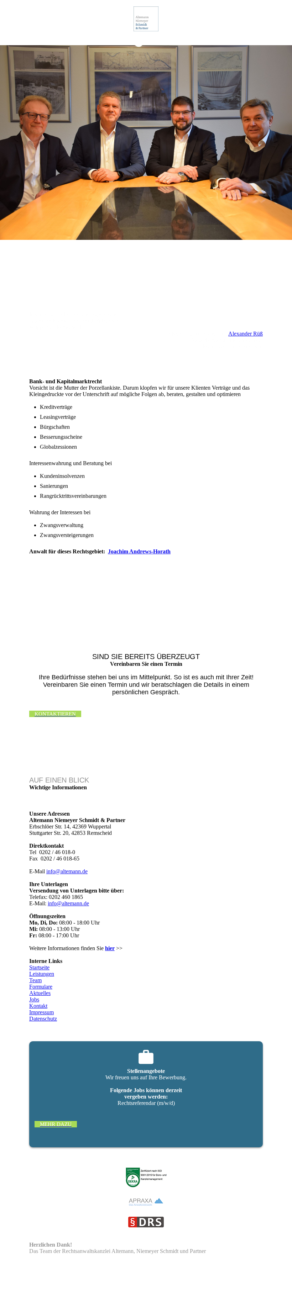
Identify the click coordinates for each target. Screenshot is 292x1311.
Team (35, 980)
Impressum (41, 1012)
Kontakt (38, 1006)
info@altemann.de (67, 871)
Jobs (34, 999)
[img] (146, 18)
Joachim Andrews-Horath (139, 551)
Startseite (39, 967)
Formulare (40, 987)
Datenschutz (43, 1019)
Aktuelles (40, 993)
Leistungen (41, 974)
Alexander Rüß (245, 334)
